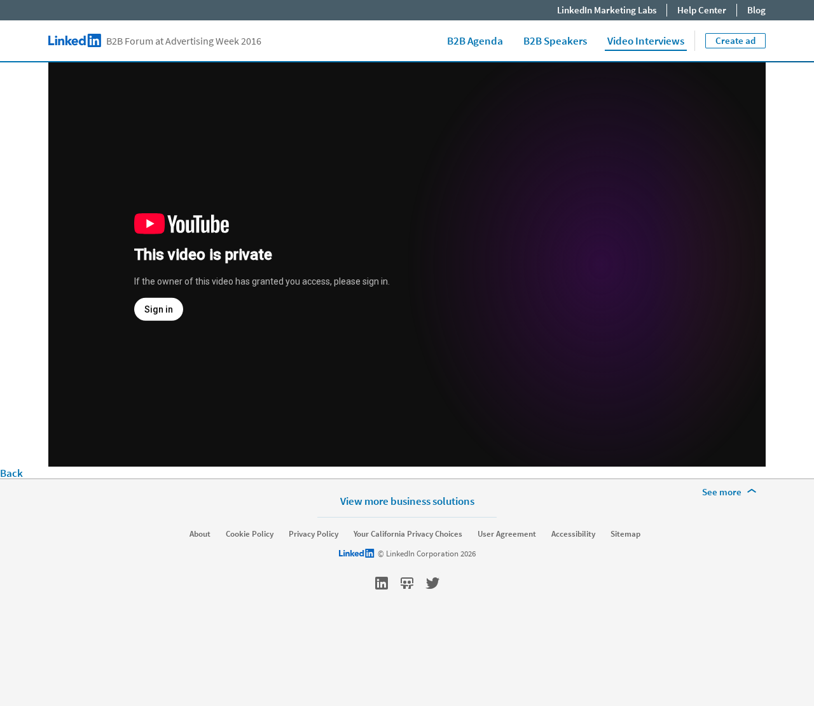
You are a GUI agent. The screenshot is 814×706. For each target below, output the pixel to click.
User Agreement (507, 534)
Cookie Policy (249, 534)
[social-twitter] (432, 583)
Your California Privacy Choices (408, 534)
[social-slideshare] (407, 583)
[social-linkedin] (381, 583)
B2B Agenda (475, 41)
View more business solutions (407, 500)
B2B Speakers (555, 41)
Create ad (735, 40)
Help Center (701, 10)
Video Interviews (645, 41)
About (200, 534)
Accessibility (573, 534)
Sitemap (625, 534)
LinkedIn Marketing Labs (606, 10)
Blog (756, 10)
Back (11, 473)
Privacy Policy (313, 534)
